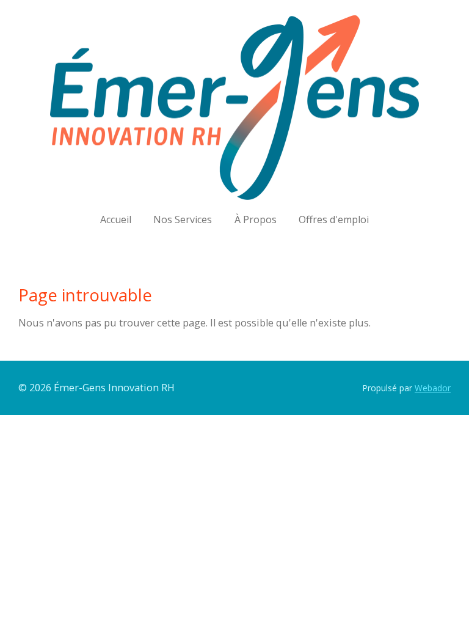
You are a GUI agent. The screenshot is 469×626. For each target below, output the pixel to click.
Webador (433, 388)
